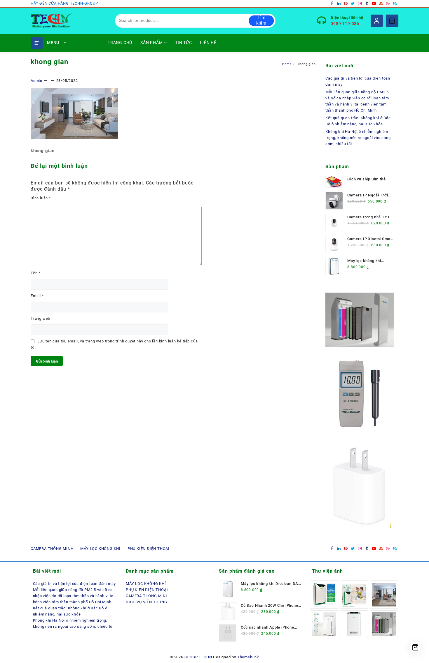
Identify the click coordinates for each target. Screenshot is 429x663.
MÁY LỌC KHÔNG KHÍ (146, 583)
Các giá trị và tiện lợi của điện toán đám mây (74, 583)
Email (37, 295)
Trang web (40, 318)
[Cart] (391, 20)
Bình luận (41, 198)
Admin (36, 80)
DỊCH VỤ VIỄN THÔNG (146, 602)
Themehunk (248, 657)
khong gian (49, 62)
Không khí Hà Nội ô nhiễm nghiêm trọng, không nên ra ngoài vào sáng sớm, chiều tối (357, 137)
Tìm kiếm (261, 20)
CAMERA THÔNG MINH (147, 596)
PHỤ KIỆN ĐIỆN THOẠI (147, 590)
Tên (36, 273)
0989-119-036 (345, 23)
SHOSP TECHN (198, 657)
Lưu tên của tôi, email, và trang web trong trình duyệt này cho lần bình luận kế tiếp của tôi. (114, 344)
